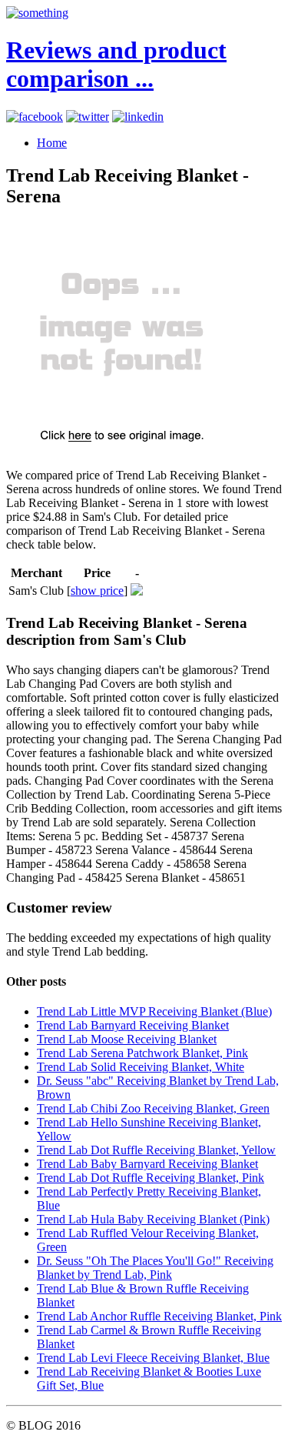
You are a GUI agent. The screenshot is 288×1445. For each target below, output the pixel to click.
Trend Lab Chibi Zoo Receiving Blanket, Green (153, 1108)
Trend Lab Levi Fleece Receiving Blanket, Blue (153, 1357)
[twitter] (87, 116)
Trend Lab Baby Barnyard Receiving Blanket (147, 1163)
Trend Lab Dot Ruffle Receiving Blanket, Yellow (156, 1149)
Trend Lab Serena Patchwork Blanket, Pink (142, 1053)
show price (97, 590)
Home (52, 142)
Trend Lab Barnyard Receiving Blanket (133, 1025)
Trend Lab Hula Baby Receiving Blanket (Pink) (153, 1219)
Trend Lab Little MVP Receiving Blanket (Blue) (154, 1011)
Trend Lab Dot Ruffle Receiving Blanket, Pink (150, 1177)
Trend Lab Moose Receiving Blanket (127, 1039)
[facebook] (34, 116)
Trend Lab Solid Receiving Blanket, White (140, 1066)
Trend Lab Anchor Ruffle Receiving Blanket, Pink (159, 1316)
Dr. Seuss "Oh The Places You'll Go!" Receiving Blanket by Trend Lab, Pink (155, 1267)
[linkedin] (138, 116)
